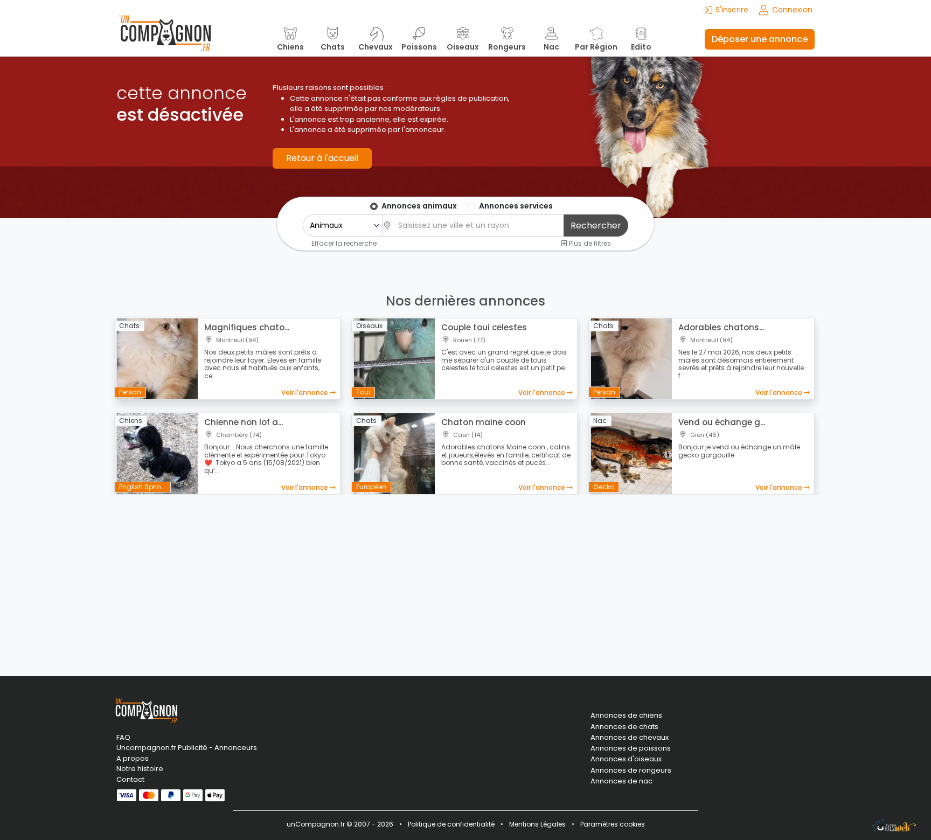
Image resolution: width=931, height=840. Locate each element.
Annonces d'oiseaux (626, 759)
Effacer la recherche (344, 243)
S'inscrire (731, 9)
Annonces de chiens (626, 715)
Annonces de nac (621, 781)
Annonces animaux (419, 205)
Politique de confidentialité (451, 824)
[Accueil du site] (164, 39)
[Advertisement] (465, 578)
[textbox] (477, 225)
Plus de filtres (589, 243)
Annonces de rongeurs (630, 770)
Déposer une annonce (760, 39)
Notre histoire (139, 768)
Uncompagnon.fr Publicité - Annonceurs (186, 747)
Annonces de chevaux (629, 737)
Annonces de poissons (630, 748)
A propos (132, 758)
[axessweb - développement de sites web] (894, 825)
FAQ (123, 737)
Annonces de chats (624, 727)
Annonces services (516, 205)
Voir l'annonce (305, 392)
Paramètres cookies (612, 824)
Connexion (792, 9)
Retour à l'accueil (322, 158)
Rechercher (596, 225)
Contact (130, 779)
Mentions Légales (537, 824)
